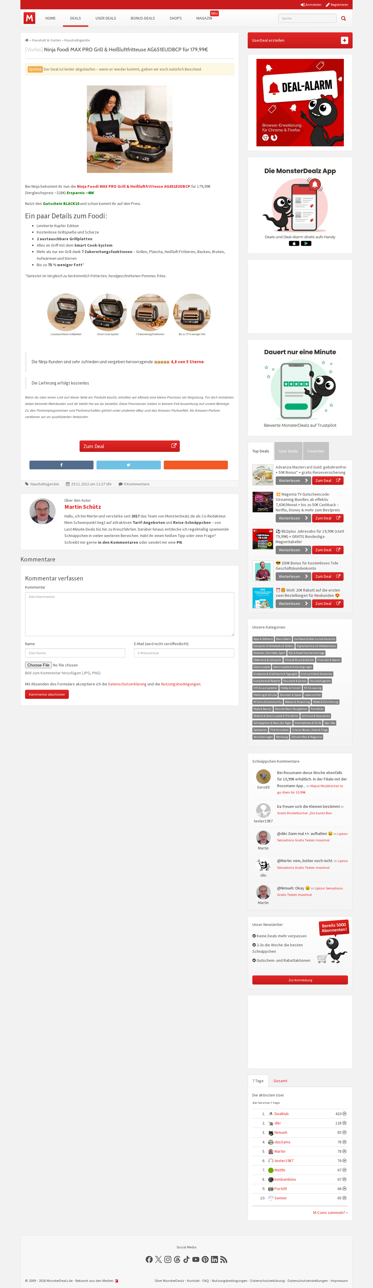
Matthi (280, 1170)
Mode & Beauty (263, 709)
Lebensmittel (313, 695)
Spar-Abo (329, 723)
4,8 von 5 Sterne (187, 361)
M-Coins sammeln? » (330, 1212)
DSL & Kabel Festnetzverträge (306, 653)
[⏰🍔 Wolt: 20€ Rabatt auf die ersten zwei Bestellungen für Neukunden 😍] (262, 597)
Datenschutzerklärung (127, 684)
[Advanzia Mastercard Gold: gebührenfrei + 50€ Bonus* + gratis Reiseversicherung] (262, 474)
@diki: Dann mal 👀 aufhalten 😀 (305, 833)
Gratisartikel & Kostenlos (316, 674)
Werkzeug (282, 737)
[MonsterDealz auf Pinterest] (205, 1259)
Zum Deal (93, 446)
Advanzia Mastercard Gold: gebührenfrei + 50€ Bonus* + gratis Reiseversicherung (311, 469)
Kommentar (35, 587)
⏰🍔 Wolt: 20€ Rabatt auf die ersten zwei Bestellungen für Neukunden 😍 (308, 592)
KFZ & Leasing (312, 688)
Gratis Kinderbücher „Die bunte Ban (304, 812)
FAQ (206, 1280)
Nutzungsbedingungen (180, 684)
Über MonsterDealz (169, 1280)
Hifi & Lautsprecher (265, 688)
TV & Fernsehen (279, 730)
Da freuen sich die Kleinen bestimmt (308, 806)
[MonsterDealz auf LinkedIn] (214, 1259)
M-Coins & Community (268, 702)
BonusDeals (283, 639)
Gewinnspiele (262, 667)
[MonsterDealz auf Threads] (177, 1259)
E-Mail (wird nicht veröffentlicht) (161, 643)
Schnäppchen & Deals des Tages (272, 723)
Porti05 (281, 1188)
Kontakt (193, 1280)
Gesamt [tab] (280, 1080)
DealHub (282, 1113)
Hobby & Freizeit (291, 688)
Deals (75, 18)
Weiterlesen (290, 480)
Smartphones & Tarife (308, 723)
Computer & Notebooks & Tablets (273, 646)
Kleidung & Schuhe (265, 695)
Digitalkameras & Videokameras (316, 646)
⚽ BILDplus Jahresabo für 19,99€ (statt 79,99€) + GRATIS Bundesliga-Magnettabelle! (310, 536)
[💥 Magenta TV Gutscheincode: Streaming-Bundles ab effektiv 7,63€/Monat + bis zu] (262, 502)
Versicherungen (263, 737)
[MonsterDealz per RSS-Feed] (223, 1259)
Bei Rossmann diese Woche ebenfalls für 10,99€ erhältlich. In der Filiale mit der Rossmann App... (312, 779)
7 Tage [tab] (258, 1080)
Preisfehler (317, 709)
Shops (176, 18)
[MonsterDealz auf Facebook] (149, 1259)
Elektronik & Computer (267, 660)
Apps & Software (263, 639)
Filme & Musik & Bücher (299, 660)
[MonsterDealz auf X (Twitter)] (158, 1259)
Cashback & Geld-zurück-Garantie (314, 639)
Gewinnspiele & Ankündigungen (292, 667)
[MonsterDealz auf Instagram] (168, 1259)
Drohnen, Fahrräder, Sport (269, 653)
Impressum (339, 1280)
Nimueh (281, 1132)
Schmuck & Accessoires (316, 716)
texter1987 (284, 1160)
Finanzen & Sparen (328, 660)
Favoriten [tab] (316, 451)
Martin (280, 1151)
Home (50, 18)
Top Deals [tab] (260, 451)
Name (30, 643)
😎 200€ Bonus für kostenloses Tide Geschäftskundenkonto (307, 565)
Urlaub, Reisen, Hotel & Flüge (310, 730)
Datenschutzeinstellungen (308, 1280)
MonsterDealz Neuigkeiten (291, 709)
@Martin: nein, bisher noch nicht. (305, 860)
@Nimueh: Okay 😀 (293, 888)
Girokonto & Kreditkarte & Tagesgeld (276, 674)
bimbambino (285, 1179)
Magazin (204, 18)
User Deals (106, 18)
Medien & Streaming (297, 702)
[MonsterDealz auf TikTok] (186, 1259)
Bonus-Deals (143, 18)
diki (278, 1123)
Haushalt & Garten (46, 40)
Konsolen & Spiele (290, 695)
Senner (281, 1198)
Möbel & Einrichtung (325, 702)
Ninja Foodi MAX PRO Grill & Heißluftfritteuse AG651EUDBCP (133, 186)
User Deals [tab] (288, 451)
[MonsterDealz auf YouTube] (195, 1259)
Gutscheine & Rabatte (267, 681)
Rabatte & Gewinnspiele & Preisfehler (276, 716)
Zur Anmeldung (300, 980)
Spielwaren (260, 730)
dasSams (283, 1142)
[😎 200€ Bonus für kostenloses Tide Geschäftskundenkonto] (262, 570)
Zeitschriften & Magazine (306, 737)
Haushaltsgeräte (77, 40)
